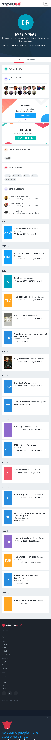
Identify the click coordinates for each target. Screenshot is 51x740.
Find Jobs (5, 645)
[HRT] (8, 585)
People (4, 662)
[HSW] (8, 393)
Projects (4, 668)
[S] (8, 288)
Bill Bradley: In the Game (25, 600)
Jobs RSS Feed (6, 654)
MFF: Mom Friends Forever (26, 253)
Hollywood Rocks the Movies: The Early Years (29, 576)
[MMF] (8, 263)
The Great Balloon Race (25, 556)
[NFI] (8, 523)
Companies (5, 665)
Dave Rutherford (25, 34)
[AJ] (8, 504)
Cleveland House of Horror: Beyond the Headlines (30, 335)
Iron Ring (18, 426)
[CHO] (8, 344)
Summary (31, 59)
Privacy (4, 682)
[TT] (8, 412)
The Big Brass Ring (22, 538)
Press (3, 685)
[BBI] (8, 610)
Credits (18, 59)
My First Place (20, 315)
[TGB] (8, 567)
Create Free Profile (25, 138)
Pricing (4, 676)
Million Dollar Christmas (25, 445)
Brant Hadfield (15, 211)
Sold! (16, 278)
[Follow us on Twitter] (10, 693)
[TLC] (8, 307)
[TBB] (8, 548)
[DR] (26, 30)
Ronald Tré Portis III (17, 204)
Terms (4, 679)
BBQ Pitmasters (21, 358)
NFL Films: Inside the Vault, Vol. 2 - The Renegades (29, 514)
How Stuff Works (22, 383)
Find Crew (5, 648)
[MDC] (8, 455)
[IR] (8, 436)
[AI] (8, 480)
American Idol (20, 469)
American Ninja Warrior (25, 228)
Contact (4, 688)
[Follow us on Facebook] (4, 693)
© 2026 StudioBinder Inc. (10, 700)
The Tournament (22, 401)
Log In (4, 634)
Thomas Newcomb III (18, 196)
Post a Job (25, 116)
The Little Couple (22, 296)
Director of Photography (13, 38)
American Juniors (22, 494)
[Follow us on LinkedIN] (16, 693)
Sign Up (4, 637)
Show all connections (16, 80)
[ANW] (8, 239)
